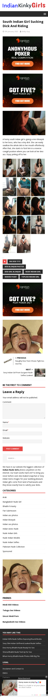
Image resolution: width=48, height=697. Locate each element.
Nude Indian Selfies (11, 542)
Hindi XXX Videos (11, 604)
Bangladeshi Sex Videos (14, 622)
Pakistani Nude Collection (14, 546)
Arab (5, 497)
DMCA (5, 673)
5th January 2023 (11, 31)
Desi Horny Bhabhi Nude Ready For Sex (19, 647)
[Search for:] (24, 458)
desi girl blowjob (13, 272)
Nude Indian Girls (10, 533)
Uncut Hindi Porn (11, 616)
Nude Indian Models (11, 538)
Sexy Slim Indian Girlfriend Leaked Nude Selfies (22, 643)
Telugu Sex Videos (11, 610)
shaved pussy (11, 277)
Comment (7, 402)
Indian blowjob (9, 519)
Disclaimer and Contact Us (13, 669)
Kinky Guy (26, 31)
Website (6, 438)
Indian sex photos (10, 524)
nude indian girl (33, 272)
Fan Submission (9, 510)
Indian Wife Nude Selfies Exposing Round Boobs (22, 639)
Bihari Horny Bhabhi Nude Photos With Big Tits (21, 656)
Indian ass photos (10, 515)
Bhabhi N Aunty (9, 506)
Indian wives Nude (10, 528)
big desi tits (14, 261)
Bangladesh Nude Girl (12, 501)
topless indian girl (30, 277)
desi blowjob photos (14, 266)
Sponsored (7, 551)
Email (5, 430)
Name (5, 422)
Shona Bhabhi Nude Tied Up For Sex (17, 652)
